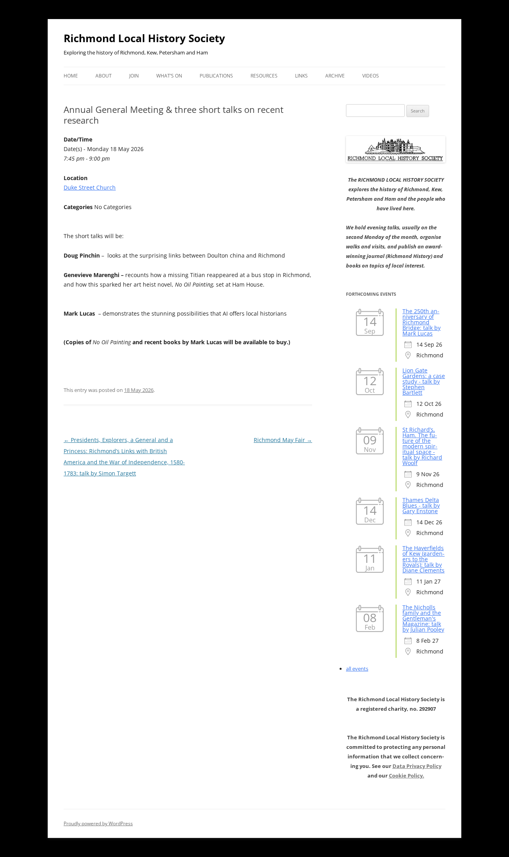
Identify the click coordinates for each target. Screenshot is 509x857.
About (103, 75)
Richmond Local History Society (144, 38)
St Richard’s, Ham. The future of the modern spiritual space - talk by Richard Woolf (422, 446)
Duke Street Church (90, 187)
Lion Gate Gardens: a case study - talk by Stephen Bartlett (423, 381)
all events (357, 668)
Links (301, 75)
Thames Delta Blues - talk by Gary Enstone (421, 505)
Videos (370, 75)
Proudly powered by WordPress (98, 823)
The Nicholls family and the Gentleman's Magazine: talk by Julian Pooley (423, 618)
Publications (216, 75)
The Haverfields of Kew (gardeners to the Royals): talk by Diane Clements (423, 559)
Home (71, 75)
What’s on (169, 75)
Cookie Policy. (406, 775)
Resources (264, 75)
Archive (335, 75)
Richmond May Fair (283, 440)
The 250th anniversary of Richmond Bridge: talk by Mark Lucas (421, 322)
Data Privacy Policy (416, 766)
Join (134, 75)
